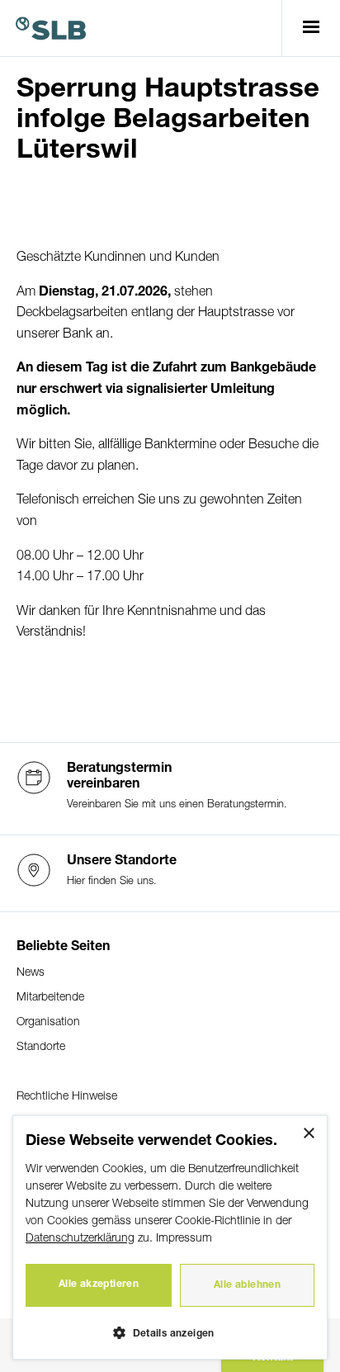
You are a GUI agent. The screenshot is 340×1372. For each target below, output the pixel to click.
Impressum (184, 1238)
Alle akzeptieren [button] (99, 1284)
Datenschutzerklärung (80, 1238)
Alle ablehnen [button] (247, 1285)
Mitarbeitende (50, 997)
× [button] (308, 1134)
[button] (170, 1332)
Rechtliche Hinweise (67, 1097)
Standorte (41, 1047)
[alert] (170, 1237)
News (31, 973)
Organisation (48, 1022)
